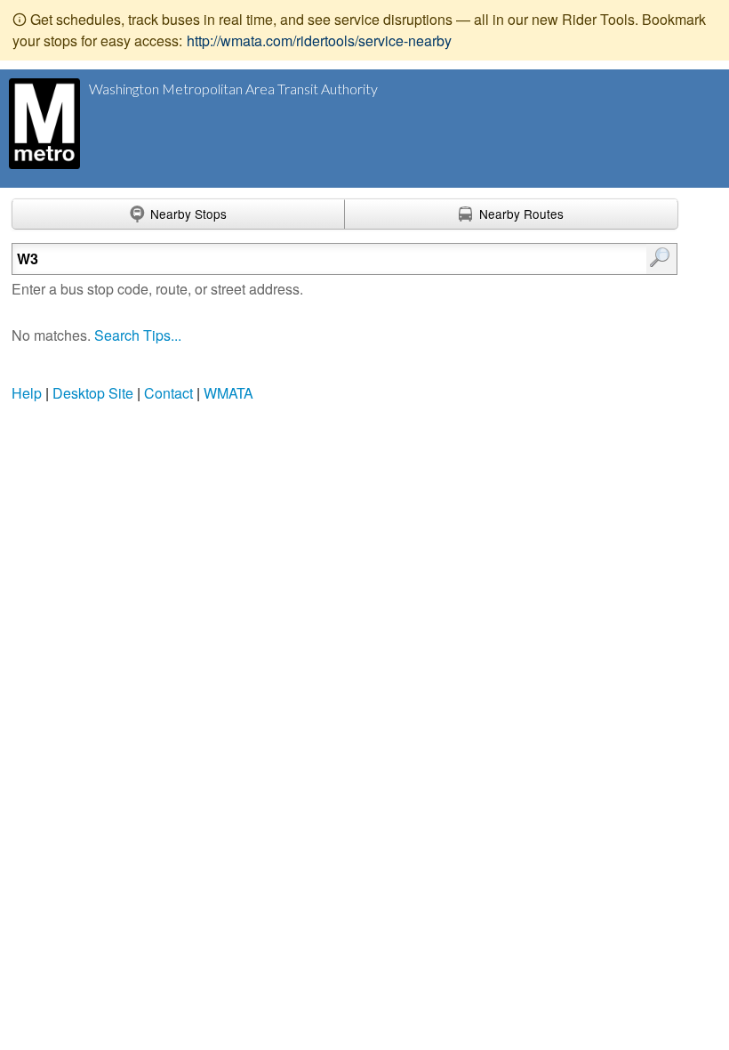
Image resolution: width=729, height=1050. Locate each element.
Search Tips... (137, 335)
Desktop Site (92, 393)
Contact (168, 393)
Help (27, 393)
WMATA (228, 393)
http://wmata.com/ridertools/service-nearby (319, 40)
